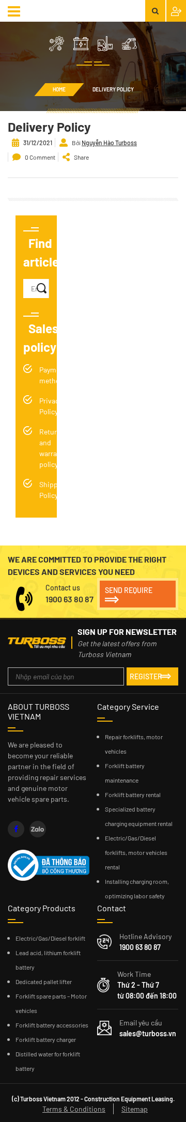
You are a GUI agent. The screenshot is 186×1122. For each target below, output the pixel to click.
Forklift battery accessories (52, 1024)
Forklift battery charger (46, 1039)
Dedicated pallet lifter (44, 981)
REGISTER (146, 676)
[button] (15, 11)
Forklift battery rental (133, 794)
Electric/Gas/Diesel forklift (50, 938)
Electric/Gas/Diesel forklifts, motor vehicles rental (136, 852)
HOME (59, 89)
